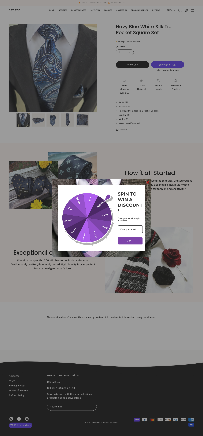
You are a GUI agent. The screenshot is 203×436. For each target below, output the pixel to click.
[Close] (147, 182)
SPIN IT (130, 241)
